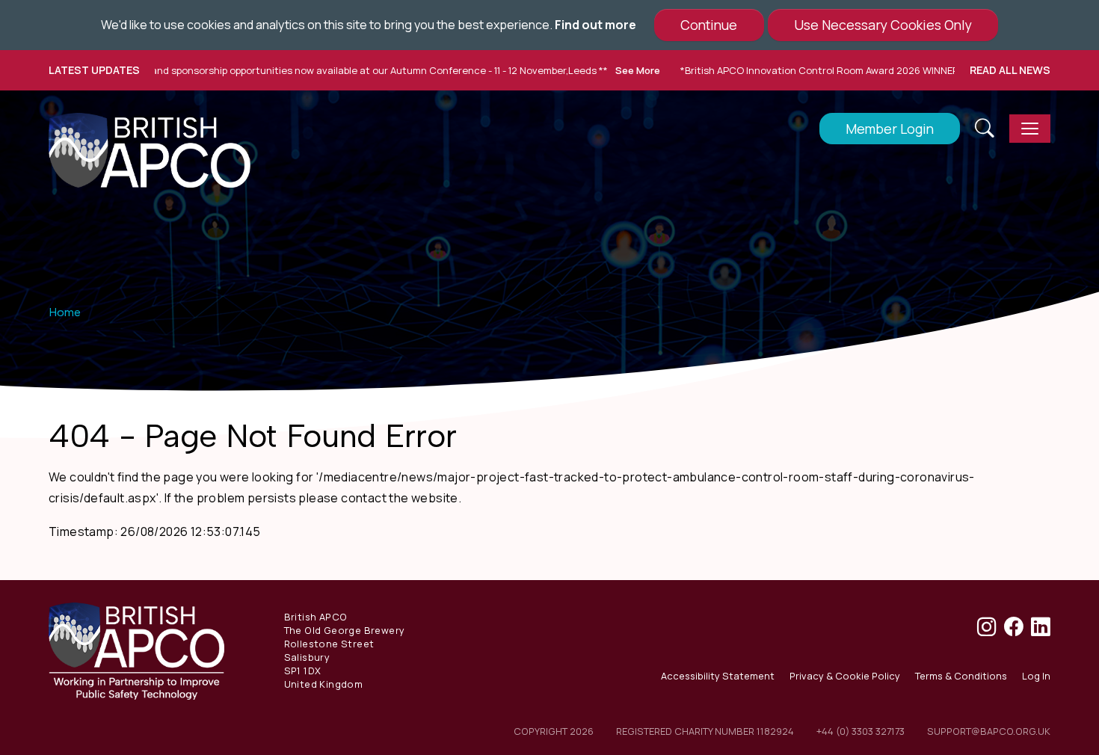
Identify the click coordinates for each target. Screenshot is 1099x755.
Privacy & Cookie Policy (844, 675)
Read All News (1010, 70)
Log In (1036, 675)
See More (610, 70)
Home (65, 312)
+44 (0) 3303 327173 (860, 731)
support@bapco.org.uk (988, 731)
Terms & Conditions (961, 675)
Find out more (595, 24)
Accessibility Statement (718, 675)
